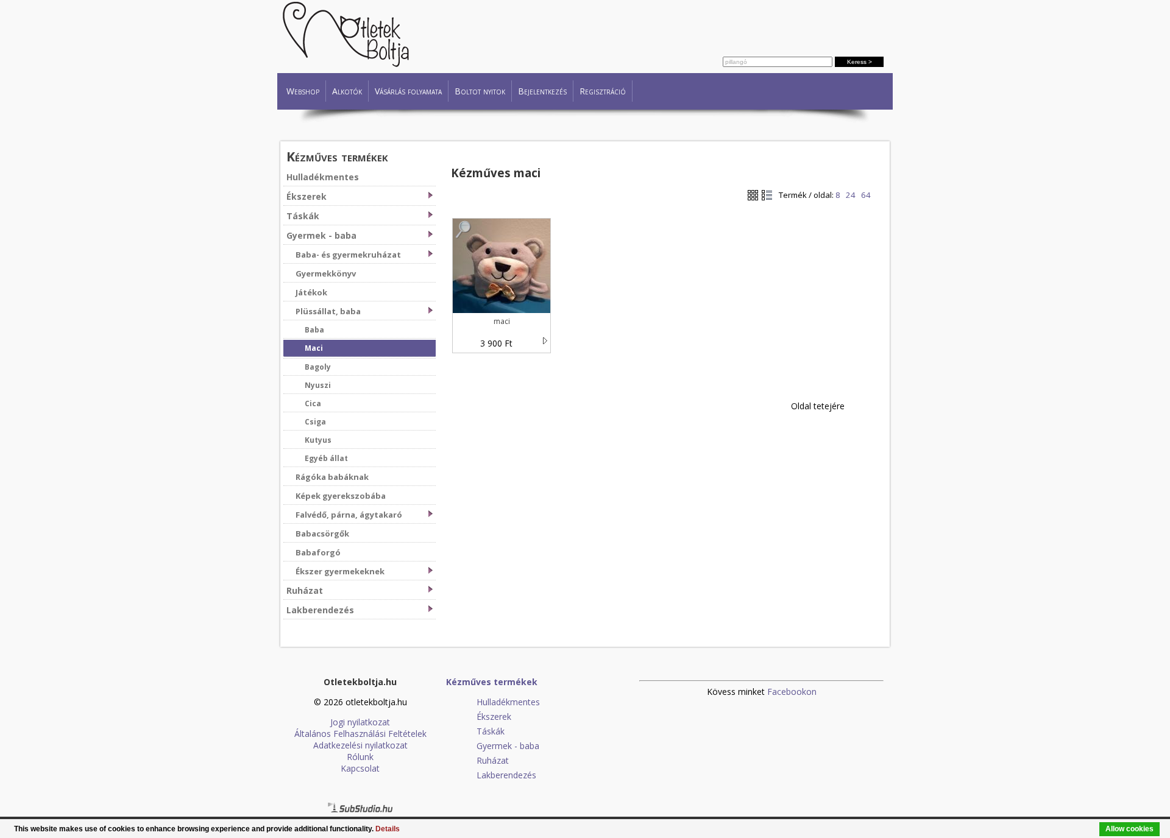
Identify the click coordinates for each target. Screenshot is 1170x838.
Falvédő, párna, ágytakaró (349, 514)
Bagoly (318, 367)
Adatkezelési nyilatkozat (360, 745)
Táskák (302, 216)
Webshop (302, 91)
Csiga (315, 422)
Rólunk (360, 756)
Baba (314, 330)
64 (866, 194)
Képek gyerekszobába (341, 495)
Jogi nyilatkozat (360, 722)
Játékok (311, 292)
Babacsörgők (322, 533)
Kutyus (318, 440)
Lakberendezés (320, 610)
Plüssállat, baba (328, 311)
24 (851, 194)
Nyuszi (318, 385)
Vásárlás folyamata (408, 91)
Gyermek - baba (321, 235)
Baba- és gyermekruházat (348, 254)
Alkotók (347, 91)
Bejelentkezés (542, 91)
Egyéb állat (326, 458)
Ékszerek (306, 196)
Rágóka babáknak (332, 476)
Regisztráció (603, 91)
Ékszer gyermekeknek (340, 571)
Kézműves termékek (337, 156)
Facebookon (792, 691)
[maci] (464, 235)
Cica (313, 403)
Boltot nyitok (480, 91)
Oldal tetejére (818, 406)
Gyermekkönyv (326, 273)
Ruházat (304, 590)
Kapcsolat (360, 768)
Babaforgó (318, 552)
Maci (314, 348)
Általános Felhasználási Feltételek (360, 733)
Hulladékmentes (322, 177)
